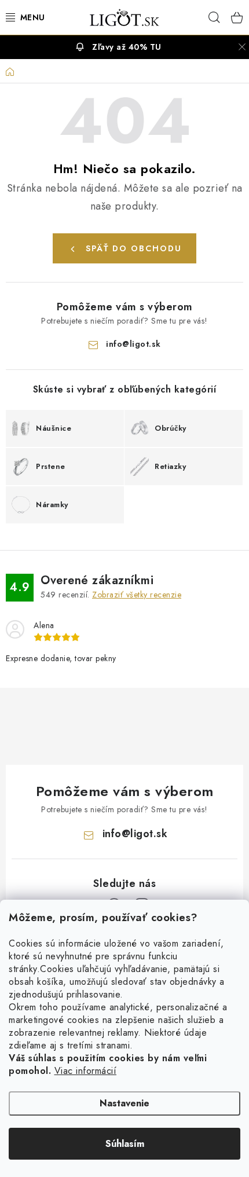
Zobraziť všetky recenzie (136, 594)
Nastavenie (124, 1103)
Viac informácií (85, 1070)
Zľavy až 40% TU (127, 47)
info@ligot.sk (133, 344)
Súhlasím (124, 1143)
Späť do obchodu (134, 248)
